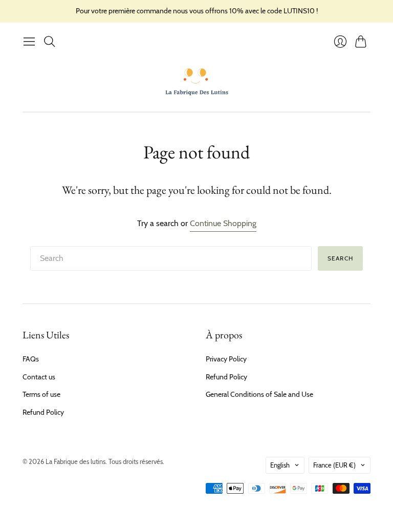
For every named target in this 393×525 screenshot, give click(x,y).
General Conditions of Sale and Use (259, 394)
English (280, 465)
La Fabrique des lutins (75, 461)
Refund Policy (43, 412)
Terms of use (41, 394)
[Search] (49, 41)
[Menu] (29, 41)
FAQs (31, 359)
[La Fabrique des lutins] (197, 81)
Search (340, 258)
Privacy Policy (226, 359)
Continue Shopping (223, 223)
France (334, 465)
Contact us (39, 376)
